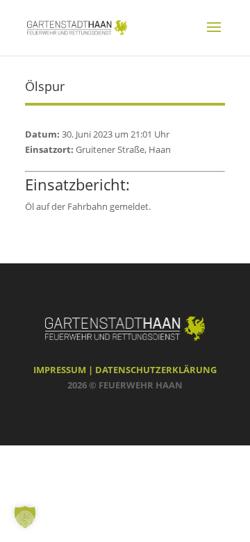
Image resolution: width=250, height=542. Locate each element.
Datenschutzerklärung (156, 369)
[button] (25, 517)
